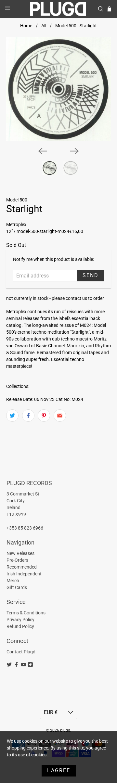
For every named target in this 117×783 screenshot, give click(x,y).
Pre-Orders (17, 560)
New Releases (20, 553)
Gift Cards (16, 587)
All (43, 25)
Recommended (21, 567)
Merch (12, 580)
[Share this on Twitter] (12, 415)
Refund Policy (20, 626)
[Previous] (42, 151)
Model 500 (16, 199)
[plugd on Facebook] (16, 665)
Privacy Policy (20, 619)
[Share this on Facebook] (28, 415)
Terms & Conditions (26, 612)
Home (26, 25)
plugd (65, 730)
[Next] (74, 151)
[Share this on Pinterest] (44, 415)
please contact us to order (78, 298)
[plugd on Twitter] (9, 665)
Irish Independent (24, 573)
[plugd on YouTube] (23, 665)
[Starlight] (58, 89)
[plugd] (58, 9)
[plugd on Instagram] (30, 665)
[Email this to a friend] (60, 415)
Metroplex (16, 224)
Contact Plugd (20, 651)
